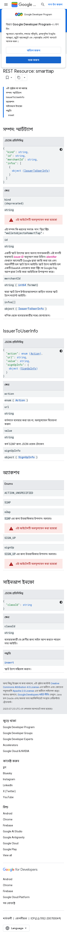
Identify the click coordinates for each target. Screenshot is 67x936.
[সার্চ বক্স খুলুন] (43, 4)
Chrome (7, 819)
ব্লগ (4, 767)
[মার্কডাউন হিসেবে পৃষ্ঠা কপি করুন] (18, 77)
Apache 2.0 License (23, 690)
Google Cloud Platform (16, 897)
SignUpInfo (28, 368)
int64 (22, 285)
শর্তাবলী (7, 918)
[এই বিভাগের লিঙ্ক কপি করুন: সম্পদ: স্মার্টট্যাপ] (38, 130)
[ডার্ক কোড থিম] (61, 149)
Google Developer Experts (18, 739)
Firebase (8, 825)
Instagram (9, 779)
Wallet (35, 4)
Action (35, 353)
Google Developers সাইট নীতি (33, 694)
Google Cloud (10, 843)
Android (7, 813)
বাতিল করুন (33, 50)
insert (9, 662)
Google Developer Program (19, 727)
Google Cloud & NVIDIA (16, 751)
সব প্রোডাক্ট (9, 903)
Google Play (10, 849)
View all (7, 855)
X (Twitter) (9, 791)
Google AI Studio (12, 831)
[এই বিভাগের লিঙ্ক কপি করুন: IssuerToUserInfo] (43, 331)
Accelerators (10, 745)
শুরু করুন (33, 60)
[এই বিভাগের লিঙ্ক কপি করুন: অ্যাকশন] (24, 473)
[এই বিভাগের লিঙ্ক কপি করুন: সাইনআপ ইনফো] (39, 582)
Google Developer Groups (18, 733)
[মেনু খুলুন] (6, 4)
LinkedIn (8, 785)
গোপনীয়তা (21, 918)
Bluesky (7, 773)
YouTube (8, 797)
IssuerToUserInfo (36, 170)
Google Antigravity (14, 837)
